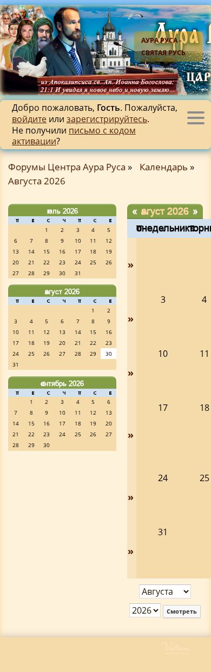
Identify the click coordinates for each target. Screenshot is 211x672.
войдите (29, 119)
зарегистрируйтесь (107, 119)
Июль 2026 (62, 211)
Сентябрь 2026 (62, 383)
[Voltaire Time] (185, 652)
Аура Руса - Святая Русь (163, 46)
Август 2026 (62, 291)
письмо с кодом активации (74, 136)
